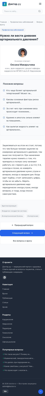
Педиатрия (6, 328)
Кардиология (7, 319)
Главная (3, 22)
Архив (4, 307)
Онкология (6, 337)
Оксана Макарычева (22, 64)
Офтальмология (8, 342)
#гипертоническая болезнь (12, 216)
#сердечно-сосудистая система (14, 211)
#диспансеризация (9, 206)
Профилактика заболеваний (21, 22)
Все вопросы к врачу (22, 241)
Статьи (5, 302)
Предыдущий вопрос (24, 225)
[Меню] (40, 4)
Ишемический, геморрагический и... (19, 358)
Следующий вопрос (21, 233)
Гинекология (7, 333)
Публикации (7, 298)
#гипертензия (32, 216)
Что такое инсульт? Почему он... (17, 354)
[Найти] (39, 11)
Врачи (4, 294)
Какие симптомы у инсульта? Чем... (19, 366)
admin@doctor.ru (9, 386)
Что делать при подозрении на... (17, 362)
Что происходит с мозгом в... (16, 370)
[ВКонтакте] (4, 277)
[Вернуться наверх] (40, 391)
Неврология (7, 324)
